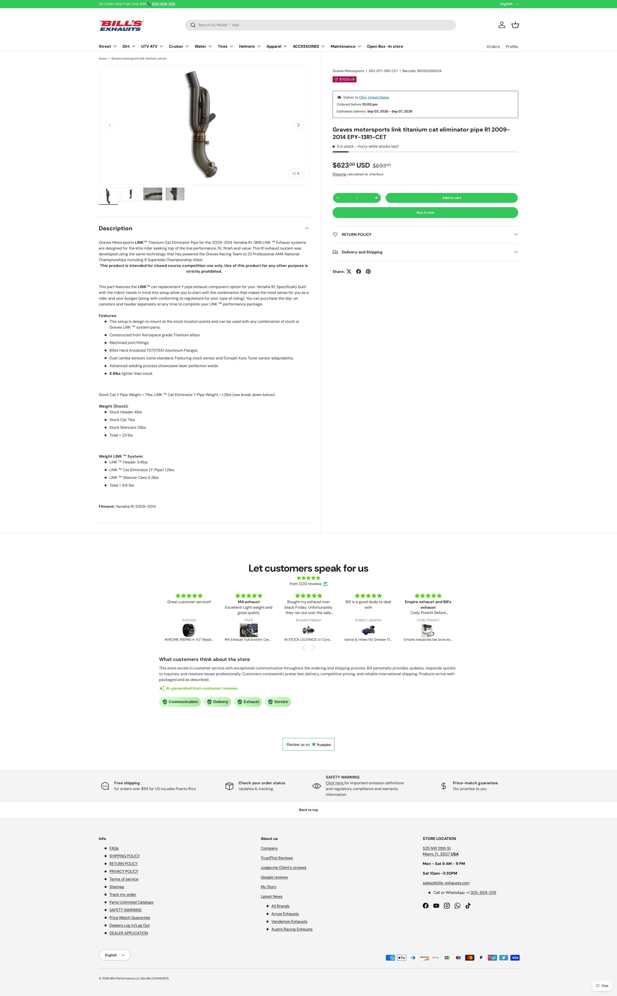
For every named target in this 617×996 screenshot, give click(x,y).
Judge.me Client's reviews (283, 867)
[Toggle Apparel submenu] (285, 46)
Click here (335, 782)
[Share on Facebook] (358, 271)
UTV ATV (149, 46)
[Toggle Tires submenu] (231, 46)
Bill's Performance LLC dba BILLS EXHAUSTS (139, 978)
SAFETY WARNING (125, 909)
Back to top (308, 810)
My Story (268, 886)
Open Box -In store (385, 46)
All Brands (280, 906)
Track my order (122, 894)
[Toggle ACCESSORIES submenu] (323, 46)
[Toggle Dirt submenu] (133, 46)
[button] (515, 25)
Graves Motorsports (348, 71)
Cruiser (176, 46)
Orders (493, 46)
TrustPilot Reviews (277, 857)
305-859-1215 (483, 892)
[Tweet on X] (349, 271)
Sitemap (116, 886)
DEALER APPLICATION (128, 933)
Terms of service (123, 879)
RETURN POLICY (123, 863)
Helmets (247, 46)
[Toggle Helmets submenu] (259, 46)
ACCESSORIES (306, 46)
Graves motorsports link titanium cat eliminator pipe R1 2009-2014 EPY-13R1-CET (140, 58)
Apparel (274, 46)
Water (200, 46)
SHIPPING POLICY (124, 855)
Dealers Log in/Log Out (129, 925)
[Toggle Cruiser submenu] (187, 46)
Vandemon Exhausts (289, 921)
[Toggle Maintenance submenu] (359, 46)
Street (105, 46)
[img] (308, 578)
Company (269, 848)
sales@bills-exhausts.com (446, 882)
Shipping (339, 174)
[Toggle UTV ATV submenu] (161, 46)
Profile (512, 46)
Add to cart (451, 198)
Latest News (271, 896)
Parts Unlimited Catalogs (131, 902)
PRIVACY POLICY (123, 871)
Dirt (126, 46)
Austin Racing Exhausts (292, 929)
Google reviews (274, 877)
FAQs (114, 848)
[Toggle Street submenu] (115, 46)
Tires (223, 46)
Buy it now (425, 212)
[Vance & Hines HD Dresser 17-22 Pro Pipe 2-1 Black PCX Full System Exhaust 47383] (308, 630)
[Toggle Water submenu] (210, 46)
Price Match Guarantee (129, 917)
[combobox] (320, 25)
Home (103, 58)
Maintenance (343, 46)
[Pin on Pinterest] (368, 271)
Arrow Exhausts (285, 913)
